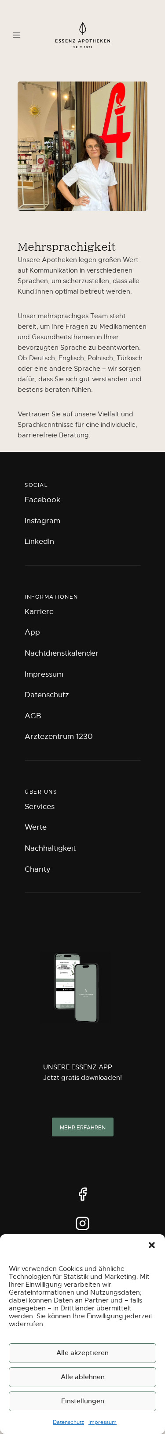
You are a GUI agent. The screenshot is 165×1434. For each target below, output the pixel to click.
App (32, 632)
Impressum (102, 1422)
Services (40, 806)
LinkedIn (39, 541)
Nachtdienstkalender (62, 653)
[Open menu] (17, 35)
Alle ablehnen (83, 1377)
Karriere (39, 611)
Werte (36, 827)
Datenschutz (68, 1422)
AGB (33, 716)
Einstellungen (82, 1401)
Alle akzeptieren (82, 1353)
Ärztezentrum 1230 (59, 736)
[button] (151, 1245)
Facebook (42, 499)
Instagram (42, 520)
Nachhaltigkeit (50, 848)
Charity (38, 869)
